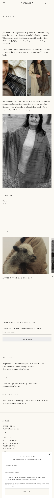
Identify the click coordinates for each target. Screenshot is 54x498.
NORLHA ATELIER (11, 443)
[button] (46, 3)
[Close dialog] (49, 454)
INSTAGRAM (8, 449)
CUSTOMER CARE (11, 429)
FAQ (4, 432)
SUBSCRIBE (27, 340)
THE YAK (7, 438)
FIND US (7, 452)
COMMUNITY (9, 446)
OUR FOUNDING (10, 440)
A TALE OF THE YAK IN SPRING (18, 278)
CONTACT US (9, 426)
